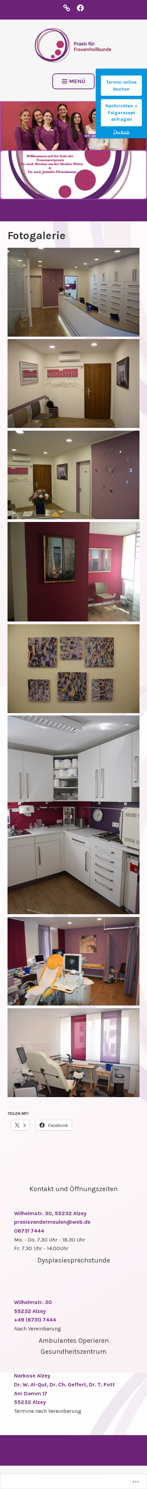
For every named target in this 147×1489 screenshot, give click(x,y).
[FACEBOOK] (80, 8)
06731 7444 (29, 1231)
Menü (77, 81)
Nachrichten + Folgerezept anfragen (121, 112)
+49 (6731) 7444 (35, 1319)
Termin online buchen (121, 85)
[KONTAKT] (67, 8)
